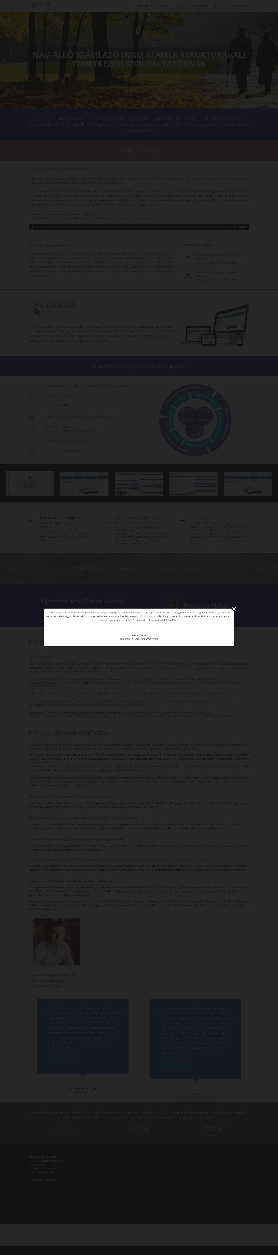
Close (233, 609)
